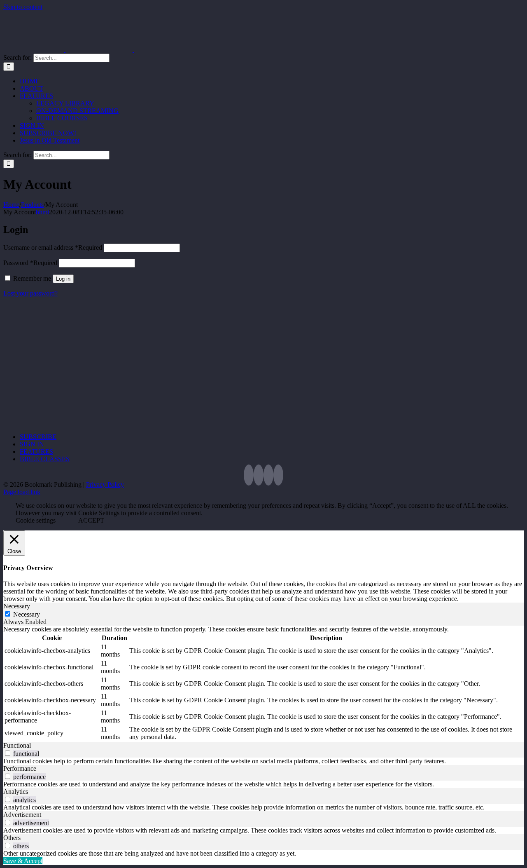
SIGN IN (32, 444)
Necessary (26, 614)
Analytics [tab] (15, 791)
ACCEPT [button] (91, 520)
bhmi (42, 212)
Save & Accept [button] (22, 860)
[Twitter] (249, 475)
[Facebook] (259, 475)
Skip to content (22, 6)
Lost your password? (30, 293)
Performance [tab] (19, 768)
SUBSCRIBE (38, 436)
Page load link (21, 491)
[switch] (7, 753)
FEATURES (36, 451)
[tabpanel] (263, 684)
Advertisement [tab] (22, 814)
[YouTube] (268, 475)
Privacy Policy (105, 484)
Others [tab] (12, 837)
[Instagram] (278, 475)
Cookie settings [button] (36, 520)
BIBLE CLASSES (45, 458)
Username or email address (52, 247)
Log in (63, 279)
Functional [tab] (17, 745)
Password (30, 262)
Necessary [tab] (16, 606)
